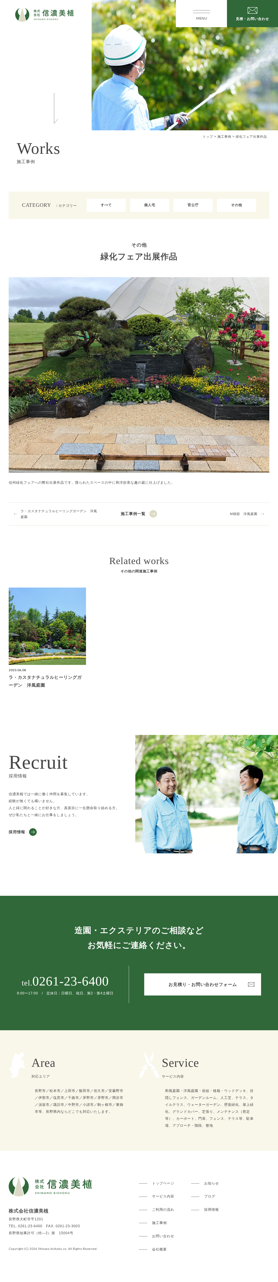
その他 (236, 205)
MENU (201, 18)
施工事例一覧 (133, 514)
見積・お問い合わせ (252, 19)
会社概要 (159, 1249)
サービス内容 (163, 1196)
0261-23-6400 (70, 981)
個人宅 (149, 205)
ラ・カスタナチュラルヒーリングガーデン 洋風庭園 (59, 514)
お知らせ (211, 1183)
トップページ (163, 1183)
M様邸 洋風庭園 (243, 514)
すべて (106, 205)
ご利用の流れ (163, 1209)
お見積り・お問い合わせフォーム (203, 984)
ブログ (209, 1196)
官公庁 (193, 205)
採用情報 (17, 832)
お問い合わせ (163, 1236)
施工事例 (159, 1223)
